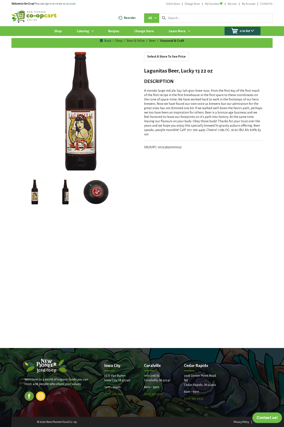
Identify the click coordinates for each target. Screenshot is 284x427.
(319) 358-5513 (153, 394)
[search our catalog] (163, 18)
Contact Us (266, 3)
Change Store (192, 3)
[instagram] (40, 395)
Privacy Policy (241, 421)
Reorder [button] (130, 18)
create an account (65, 3)
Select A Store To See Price (166, 56)
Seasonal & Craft (172, 40)
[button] (34, 192)
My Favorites (212, 3)
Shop (118, 40)
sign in (48, 3)
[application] (267, 418)
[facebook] (29, 395)
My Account (248, 3)
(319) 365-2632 (194, 398)
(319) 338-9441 (113, 394)
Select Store (173, 3)
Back (107, 40)
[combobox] (151, 18)
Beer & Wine (136, 40)
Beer (152, 40)
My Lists (232, 3)
